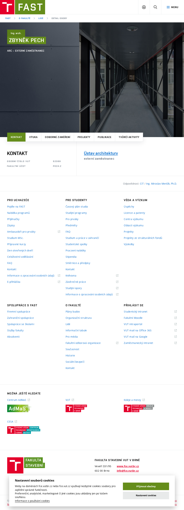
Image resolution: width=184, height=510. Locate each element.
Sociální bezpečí (75, 361)
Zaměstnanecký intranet (143, 343)
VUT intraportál (137, 324)
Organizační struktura (79, 318)
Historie (70, 355)
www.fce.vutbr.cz (128, 466)
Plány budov (73, 311)
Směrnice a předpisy (78, 263)
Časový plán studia (77, 206)
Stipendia (71, 256)
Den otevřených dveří (20, 250)
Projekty (84, 137)
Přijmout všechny (146, 486)
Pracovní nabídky (76, 250)
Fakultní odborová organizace (88, 343)
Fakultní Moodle (137, 318)
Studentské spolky (76, 244)
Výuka (33, 137)
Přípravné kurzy (16, 244)
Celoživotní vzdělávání (20, 256)
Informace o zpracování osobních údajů (33, 276)
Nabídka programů (18, 213)
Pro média (72, 336)
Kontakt (16, 137)
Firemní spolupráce (18, 311)
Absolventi (13, 336)
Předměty (71, 225)
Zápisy (11, 225)
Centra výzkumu (133, 219)
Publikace (104, 137)
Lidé (40, 18)
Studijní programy (76, 213)
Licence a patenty (134, 213)
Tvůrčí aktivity (129, 137)
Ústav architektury (101, 153)
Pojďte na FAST (16, 206)
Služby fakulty (15, 330)
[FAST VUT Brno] (22, 7)
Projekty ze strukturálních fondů (143, 238)
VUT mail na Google (140, 337)
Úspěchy (129, 206)
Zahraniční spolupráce (20, 318)
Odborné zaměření (57, 137)
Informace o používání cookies (32, 500)
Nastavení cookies (146, 495)
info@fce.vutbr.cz (128, 470)
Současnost (72, 349)
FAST (8, 18)
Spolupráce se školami (20, 324)
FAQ (9, 263)
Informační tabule (76, 330)
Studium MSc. (15, 238)
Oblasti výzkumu (133, 225)
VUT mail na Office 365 (142, 330)
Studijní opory (78, 288)
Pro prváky (72, 219)
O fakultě (24, 18)
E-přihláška (18, 282)
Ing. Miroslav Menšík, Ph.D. (161, 183)
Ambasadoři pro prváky (25, 232)
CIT (142, 183)
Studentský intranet (140, 312)
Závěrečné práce (80, 282)
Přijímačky (13, 219)
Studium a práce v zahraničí (82, 238)
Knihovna (76, 276)
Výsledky (129, 244)
